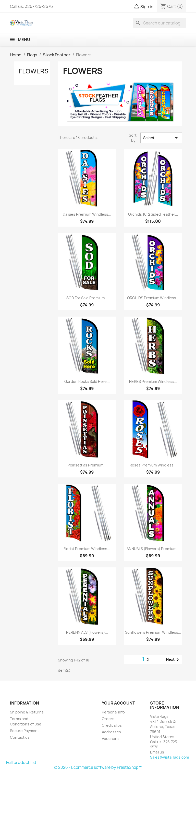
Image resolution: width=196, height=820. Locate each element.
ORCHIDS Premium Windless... (153, 297)
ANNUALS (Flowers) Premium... (153, 548)
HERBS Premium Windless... (153, 381)
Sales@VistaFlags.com (169, 757)
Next (173, 660)
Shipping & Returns (27, 712)
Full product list (21, 762)
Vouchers (110, 738)
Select (161, 138)
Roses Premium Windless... (153, 465)
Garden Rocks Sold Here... (87, 381)
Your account (118, 703)
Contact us (20, 737)
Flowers (33, 71)
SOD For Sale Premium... (87, 297)
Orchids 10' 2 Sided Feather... (153, 214)
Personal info (113, 712)
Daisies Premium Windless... (87, 214)
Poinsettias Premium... (87, 465)
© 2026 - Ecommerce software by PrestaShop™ (98, 767)
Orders (108, 718)
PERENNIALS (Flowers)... (87, 632)
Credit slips (112, 725)
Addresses (111, 732)
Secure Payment (24, 730)
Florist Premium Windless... (87, 548)
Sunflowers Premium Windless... (153, 632)
